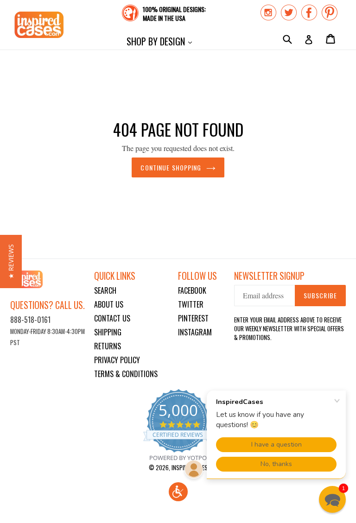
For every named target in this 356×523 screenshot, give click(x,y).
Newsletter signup (269, 276)
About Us (108, 304)
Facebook (192, 290)
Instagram (195, 332)
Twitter (190, 304)
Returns (107, 346)
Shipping (107, 332)
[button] (178, 491)
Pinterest (193, 318)
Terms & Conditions (126, 373)
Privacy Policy (117, 359)
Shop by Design (162, 41)
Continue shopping (170, 167)
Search (105, 290)
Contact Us (112, 318)
